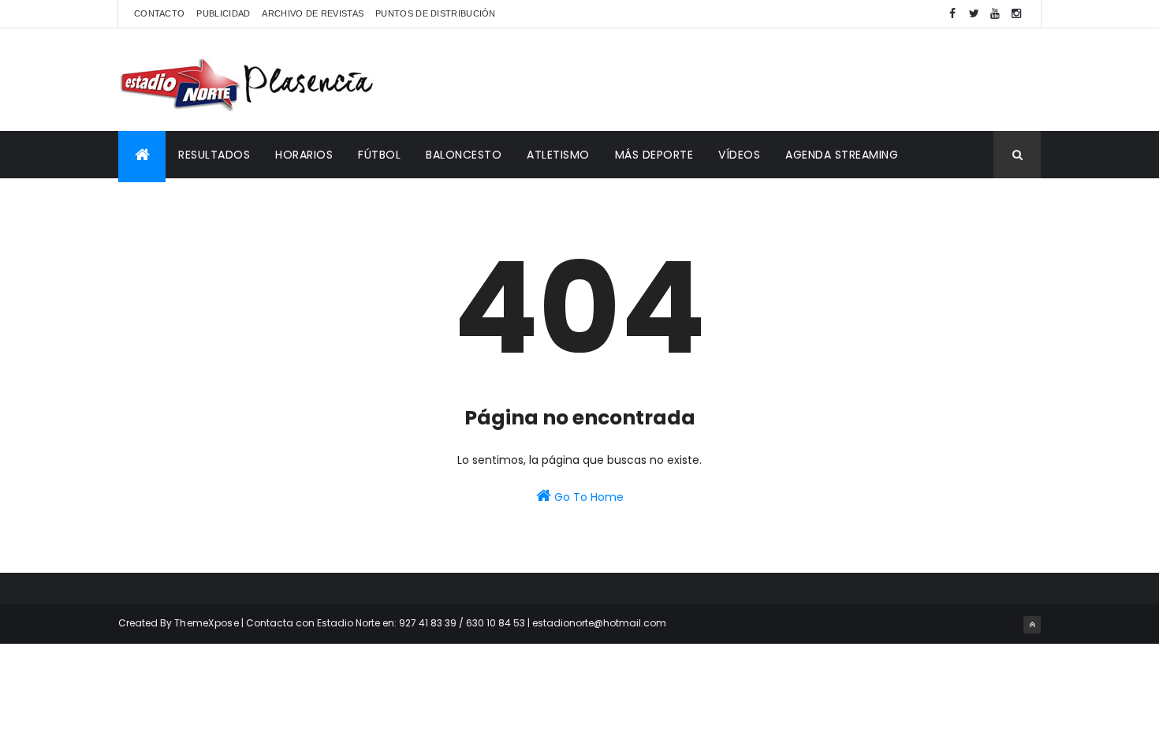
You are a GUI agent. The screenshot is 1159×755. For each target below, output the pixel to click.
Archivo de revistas (312, 13)
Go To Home (587, 497)
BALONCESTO (463, 155)
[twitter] (973, 14)
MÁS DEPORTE (654, 155)
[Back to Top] (1032, 625)
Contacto (159, 13)
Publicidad (223, 13)
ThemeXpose (206, 623)
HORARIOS (304, 155)
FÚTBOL (379, 155)
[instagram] (1016, 14)
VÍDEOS (739, 155)
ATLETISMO (558, 155)
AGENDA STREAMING (841, 155)
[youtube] (995, 14)
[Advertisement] (754, 79)
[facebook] (952, 14)
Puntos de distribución (435, 13)
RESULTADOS (214, 155)
